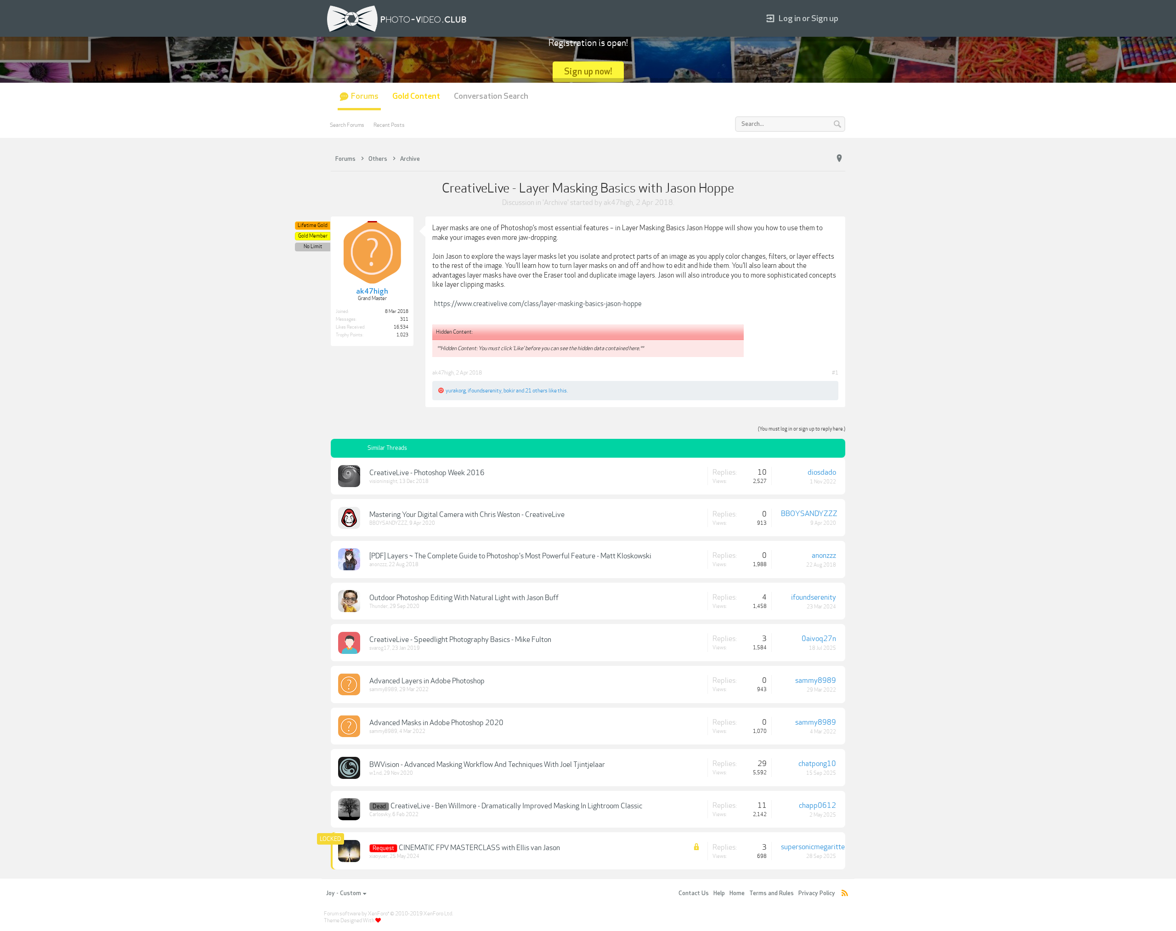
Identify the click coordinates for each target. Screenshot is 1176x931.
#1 (835, 372)
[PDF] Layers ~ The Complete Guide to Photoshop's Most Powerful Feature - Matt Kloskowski (510, 556)
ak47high (618, 202)
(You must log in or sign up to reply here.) (801, 429)
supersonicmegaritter (814, 847)
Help (719, 893)
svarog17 (379, 648)
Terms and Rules (771, 893)
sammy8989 (383, 690)
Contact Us (693, 893)
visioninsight (383, 481)
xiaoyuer (378, 856)
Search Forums (347, 125)
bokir (509, 390)
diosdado (822, 472)
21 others (536, 390)
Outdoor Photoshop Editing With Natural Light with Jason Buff (464, 597)
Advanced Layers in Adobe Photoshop (427, 681)
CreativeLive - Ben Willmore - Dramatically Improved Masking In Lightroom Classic (516, 806)
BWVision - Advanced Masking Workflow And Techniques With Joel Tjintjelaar (487, 764)
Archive (555, 202)
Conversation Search (491, 96)
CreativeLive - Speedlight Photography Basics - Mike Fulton (460, 639)
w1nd (375, 773)
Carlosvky (379, 814)
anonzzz (378, 565)
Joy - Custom (343, 893)
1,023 (402, 335)
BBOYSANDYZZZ (388, 523)
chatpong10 (817, 763)
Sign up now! (588, 71)
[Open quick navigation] (839, 158)
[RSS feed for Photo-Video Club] (844, 893)
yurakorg (456, 390)
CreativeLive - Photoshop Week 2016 (427, 472)
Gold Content (416, 96)
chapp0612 (817, 805)
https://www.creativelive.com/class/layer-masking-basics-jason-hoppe (538, 304)
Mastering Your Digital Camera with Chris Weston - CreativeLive (467, 514)
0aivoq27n (819, 638)
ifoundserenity (485, 390)
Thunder (378, 606)
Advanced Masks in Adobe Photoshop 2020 (436, 722)
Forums (365, 96)
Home (737, 893)
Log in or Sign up (808, 18)
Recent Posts (389, 125)
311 (404, 319)
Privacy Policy (816, 893)
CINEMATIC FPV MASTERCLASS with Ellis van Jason (479, 847)
